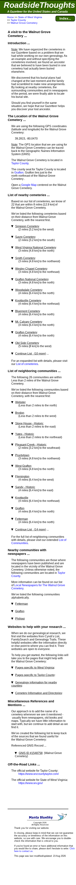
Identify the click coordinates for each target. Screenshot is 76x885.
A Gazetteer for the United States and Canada (37, 11)
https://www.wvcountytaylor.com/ (38, 773)
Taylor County (19, 163)
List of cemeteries (27, 363)
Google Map (29, 184)
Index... (65, 18)
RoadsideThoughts (39, 5)
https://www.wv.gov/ (30, 783)
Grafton (19, 172)
